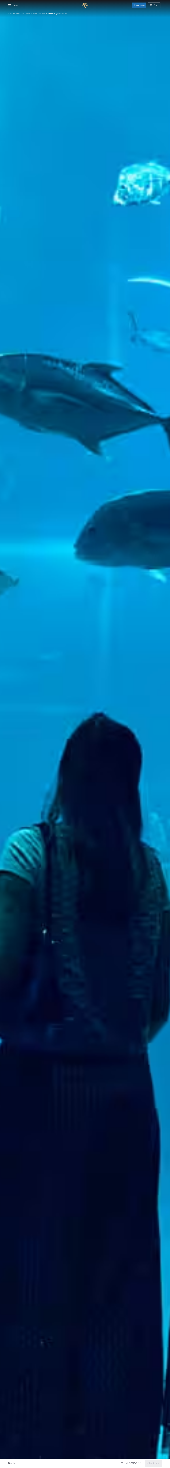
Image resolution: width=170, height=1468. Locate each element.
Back (11, 1463)
